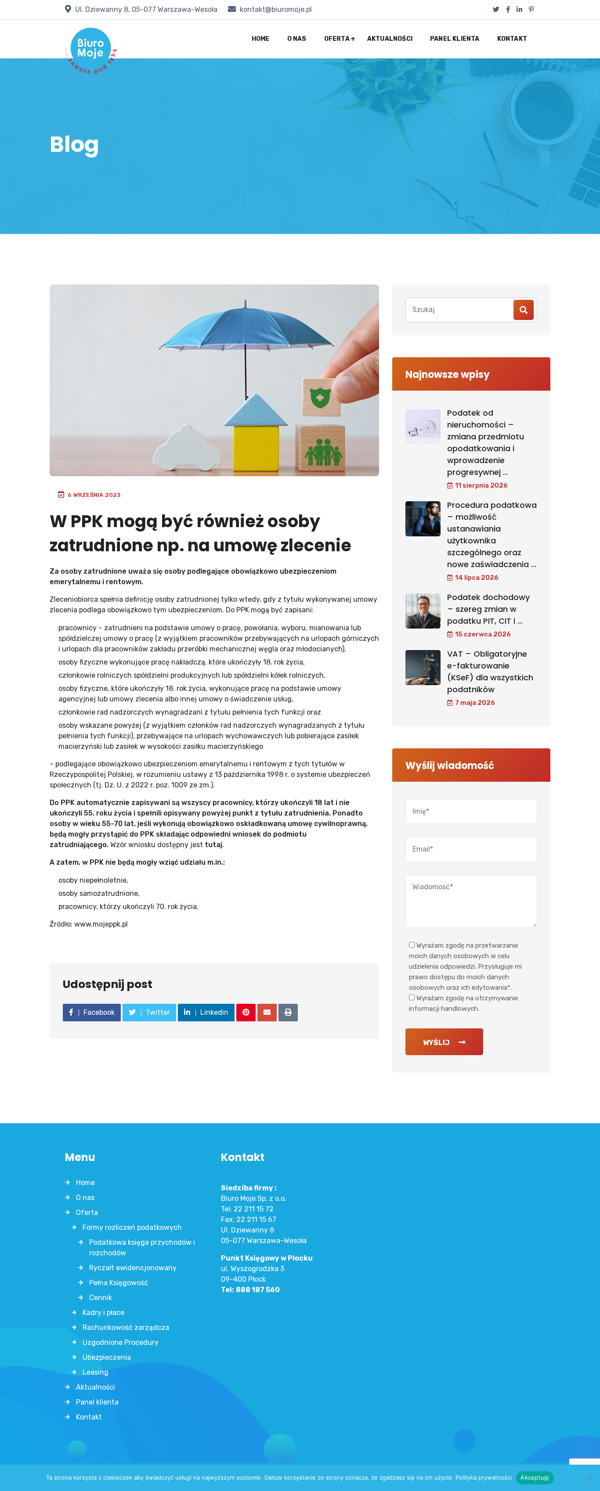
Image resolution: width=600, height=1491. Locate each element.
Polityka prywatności (483, 1477)
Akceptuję (534, 1477)
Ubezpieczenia (107, 1357)
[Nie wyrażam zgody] (589, 1477)
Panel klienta (455, 39)
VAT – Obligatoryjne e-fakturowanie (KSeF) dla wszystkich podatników (490, 671)
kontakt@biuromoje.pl (276, 9)
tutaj (213, 845)
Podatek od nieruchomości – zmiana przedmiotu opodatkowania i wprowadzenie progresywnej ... (485, 442)
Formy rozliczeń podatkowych (132, 1227)
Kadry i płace (103, 1312)
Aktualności (389, 39)
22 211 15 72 (254, 1209)
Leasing (95, 1372)
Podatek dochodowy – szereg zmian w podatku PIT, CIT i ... (488, 609)
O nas (297, 39)
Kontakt (512, 39)
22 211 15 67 (256, 1219)
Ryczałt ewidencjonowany (133, 1268)
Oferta (337, 39)
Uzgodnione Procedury (121, 1342)
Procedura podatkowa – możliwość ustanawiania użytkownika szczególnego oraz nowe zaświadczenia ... (492, 534)
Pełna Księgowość (118, 1283)
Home (261, 39)
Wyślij (436, 1042)
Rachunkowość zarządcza (126, 1327)
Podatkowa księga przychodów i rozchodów (142, 1247)
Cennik (100, 1297)
